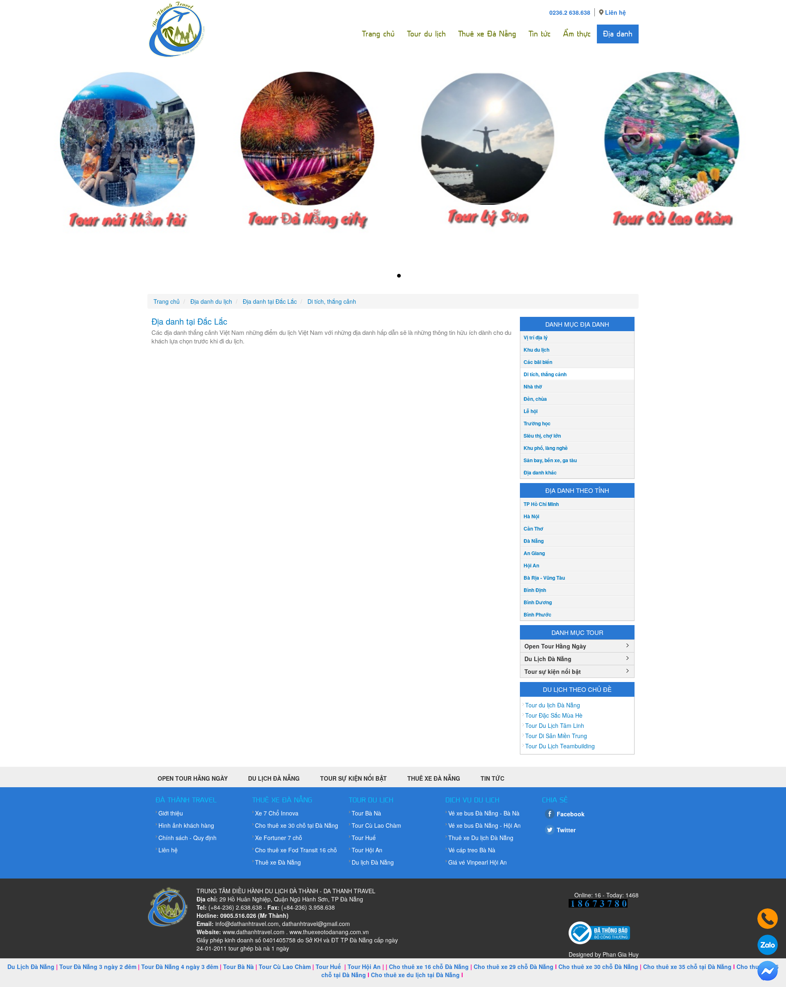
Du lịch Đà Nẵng (373, 862)
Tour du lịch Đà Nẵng (552, 705)
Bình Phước (537, 614)
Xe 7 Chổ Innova (276, 813)
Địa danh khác (540, 472)
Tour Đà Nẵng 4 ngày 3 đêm (179, 966)
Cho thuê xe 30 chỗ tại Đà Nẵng (296, 825)
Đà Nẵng (534, 540)
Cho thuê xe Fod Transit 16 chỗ (296, 850)
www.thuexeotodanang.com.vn (329, 932)
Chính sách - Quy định (187, 837)
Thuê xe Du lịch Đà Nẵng (480, 837)
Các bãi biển (538, 362)
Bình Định (535, 590)
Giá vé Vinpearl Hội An (477, 862)
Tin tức (540, 33)
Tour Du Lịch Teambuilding (560, 746)
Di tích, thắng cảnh (545, 374)
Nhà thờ (533, 386)
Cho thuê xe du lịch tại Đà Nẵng (415, 975)
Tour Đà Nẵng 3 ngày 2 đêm (97, 966)
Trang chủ (378, 33)
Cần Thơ (533, 528)
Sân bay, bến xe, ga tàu (550, 460)
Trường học (537, 423)
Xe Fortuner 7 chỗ (278, 837)
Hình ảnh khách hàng (186, 825)
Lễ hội (531, 411)
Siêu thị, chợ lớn (542, 435)
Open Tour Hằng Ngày (555, 646)
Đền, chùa (535, 398)
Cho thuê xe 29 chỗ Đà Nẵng (513, 966)
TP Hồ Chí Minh (541, 504)
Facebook (571, 814)
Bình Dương (538, 602)
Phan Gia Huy (621, 954)
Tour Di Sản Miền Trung (556, 736)
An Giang (534, 553)
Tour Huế (364, 837)
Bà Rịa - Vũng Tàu (544, 577)
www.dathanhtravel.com (254, 932)
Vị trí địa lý (536, 337)
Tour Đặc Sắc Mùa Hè (554, 715)
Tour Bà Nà (366, 813)
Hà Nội (531, 516)
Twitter (566, 830)
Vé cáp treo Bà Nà (471, 850)
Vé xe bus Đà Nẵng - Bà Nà (483, 813)
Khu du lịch (536, 349)
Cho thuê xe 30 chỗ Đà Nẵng (598, 966)
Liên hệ (615, 12)
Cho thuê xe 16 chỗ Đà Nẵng (429, 966)
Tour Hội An (367, 850)
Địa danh (617, 33)
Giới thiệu (170, 813)
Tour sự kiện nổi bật (552, 671)
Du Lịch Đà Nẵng (547, 659)
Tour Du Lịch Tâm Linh (554, 725)
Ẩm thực (577, 33)
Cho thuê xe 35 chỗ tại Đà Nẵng (687, 966)
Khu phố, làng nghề (546, 448)
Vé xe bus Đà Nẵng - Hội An (484, 825)
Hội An (531, 565)
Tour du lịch (426, 33)
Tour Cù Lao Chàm (376, 825)
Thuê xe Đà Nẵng (487, 33)
